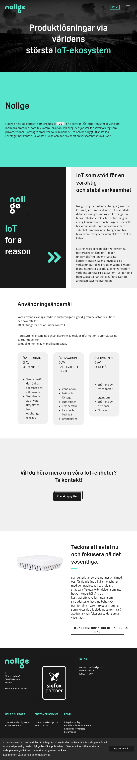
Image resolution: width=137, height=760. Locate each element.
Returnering (70, 731)
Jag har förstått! (121, 749)
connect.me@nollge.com (91, 667)
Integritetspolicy (72, 722)
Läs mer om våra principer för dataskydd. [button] (27, 754)
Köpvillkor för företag (74, 728)
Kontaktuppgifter (67, 496)
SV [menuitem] (113, 7)
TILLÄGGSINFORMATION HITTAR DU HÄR (97, 630)
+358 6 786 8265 (13, 725)
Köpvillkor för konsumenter (78, 725)
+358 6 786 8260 (87, 670)
